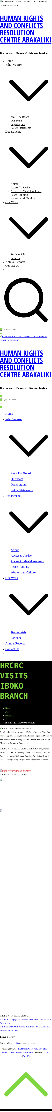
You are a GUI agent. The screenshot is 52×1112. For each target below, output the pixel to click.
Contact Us (12, 265)
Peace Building (19, 194)
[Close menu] (1, 407)
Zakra (48, 1052)
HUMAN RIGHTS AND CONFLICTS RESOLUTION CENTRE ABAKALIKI (25, 29)
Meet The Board (20, 116)
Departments (13, 495)
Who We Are (13, 419)
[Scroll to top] (26, 1110)
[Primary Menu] (1, 396)
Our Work (11, 578)
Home (9, 60)
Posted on (21, 732)
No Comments (22, 743)
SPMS (33, 739)
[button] (28, 113)
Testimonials (18, 254)
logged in (15, 1043)
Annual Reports (15, 262)
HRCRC (23, 736)
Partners (15, 258)
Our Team (16, 120)
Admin (15, 183)
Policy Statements (21, 127)
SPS (38, 739)
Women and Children (23, 198)
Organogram (18, 124)
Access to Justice (20, 187)
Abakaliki (15, 736)
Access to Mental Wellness (26, 191)
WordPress (27, 1056)
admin (5, 732)
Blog (44, 732)
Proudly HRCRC (23, 739)
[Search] (1, 329)
